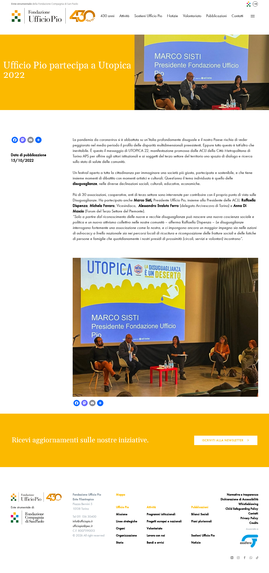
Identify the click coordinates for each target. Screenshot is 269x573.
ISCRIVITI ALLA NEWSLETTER (222, 440)
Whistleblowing (248, 504)
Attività (124, 15)
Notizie (172, 15)
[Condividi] (38, 140)
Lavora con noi (156, 535)
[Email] (30, 140)
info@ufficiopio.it (82, 521)
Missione (121, 514)
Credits (253, 523)
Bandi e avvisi (155, 542)
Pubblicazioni (216, 15)
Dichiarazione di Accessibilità (239, 499)
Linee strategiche (126, 521)
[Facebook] (15, 140)
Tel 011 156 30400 (84, 516)
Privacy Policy (249, 518)
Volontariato (192, 15)
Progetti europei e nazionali (164, 521)
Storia (119, 542)
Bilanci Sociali (200, 514)
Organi (120, 528)
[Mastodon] (23, 140)
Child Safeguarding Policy (241, 509)
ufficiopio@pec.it (82, 526)
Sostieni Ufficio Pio (148, 15)
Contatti (237, 15)
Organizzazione (126, 535)
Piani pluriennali (201, 521)
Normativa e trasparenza (242, 494)
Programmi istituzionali (161, 514)
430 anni (107, 15)
